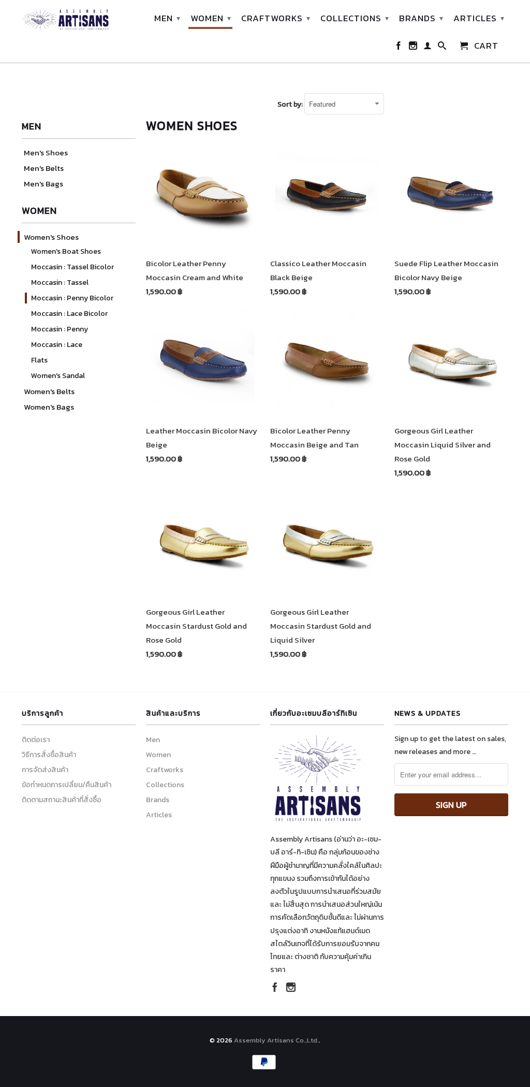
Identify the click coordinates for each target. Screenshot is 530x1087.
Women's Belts (49, 391)
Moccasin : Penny (59, 329)
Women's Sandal (58, 375)
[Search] (442, 47)
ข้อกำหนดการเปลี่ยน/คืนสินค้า (66, 784)
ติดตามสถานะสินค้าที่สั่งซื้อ (61, 799)
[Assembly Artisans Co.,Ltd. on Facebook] (398, 47)
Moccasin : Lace (56, 344)
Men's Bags (43, 184)
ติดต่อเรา (36, 739)
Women (210, 18)
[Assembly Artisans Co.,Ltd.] (66, 20)
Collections (354, 18)
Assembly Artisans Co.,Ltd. (276, 1040)
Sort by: (290, 104)
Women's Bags (49, 407)
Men (167, 18)
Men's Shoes (46, 152)
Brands (421, 18)
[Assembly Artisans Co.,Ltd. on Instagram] (413, 47)
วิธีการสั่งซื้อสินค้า (49, 754)
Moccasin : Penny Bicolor (72, 298)
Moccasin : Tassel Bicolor (72, 267)
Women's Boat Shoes (66, 251)
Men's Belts (44, 168)
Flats (39, 360)
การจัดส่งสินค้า (45, 769)
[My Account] (427, 47)
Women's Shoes (51, 237)
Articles (479, 18)
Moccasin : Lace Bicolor (69, 313)
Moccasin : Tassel (60, 282)
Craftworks (276, 18)
